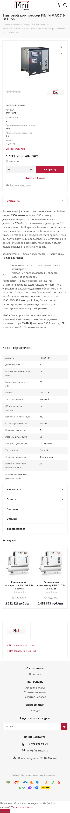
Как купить (35, 682)
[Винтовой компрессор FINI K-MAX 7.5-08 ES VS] (35, 61)
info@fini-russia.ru (37, 750)
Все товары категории (21, 645)
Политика (35, 674)
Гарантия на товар (35, 696)
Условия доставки (35, 692)
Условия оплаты (35, 687)
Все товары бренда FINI (22, 650)
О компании (35, 668)
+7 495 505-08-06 (37, 743)
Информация (35, 704)
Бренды (35, 710)
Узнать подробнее (22, 807)
